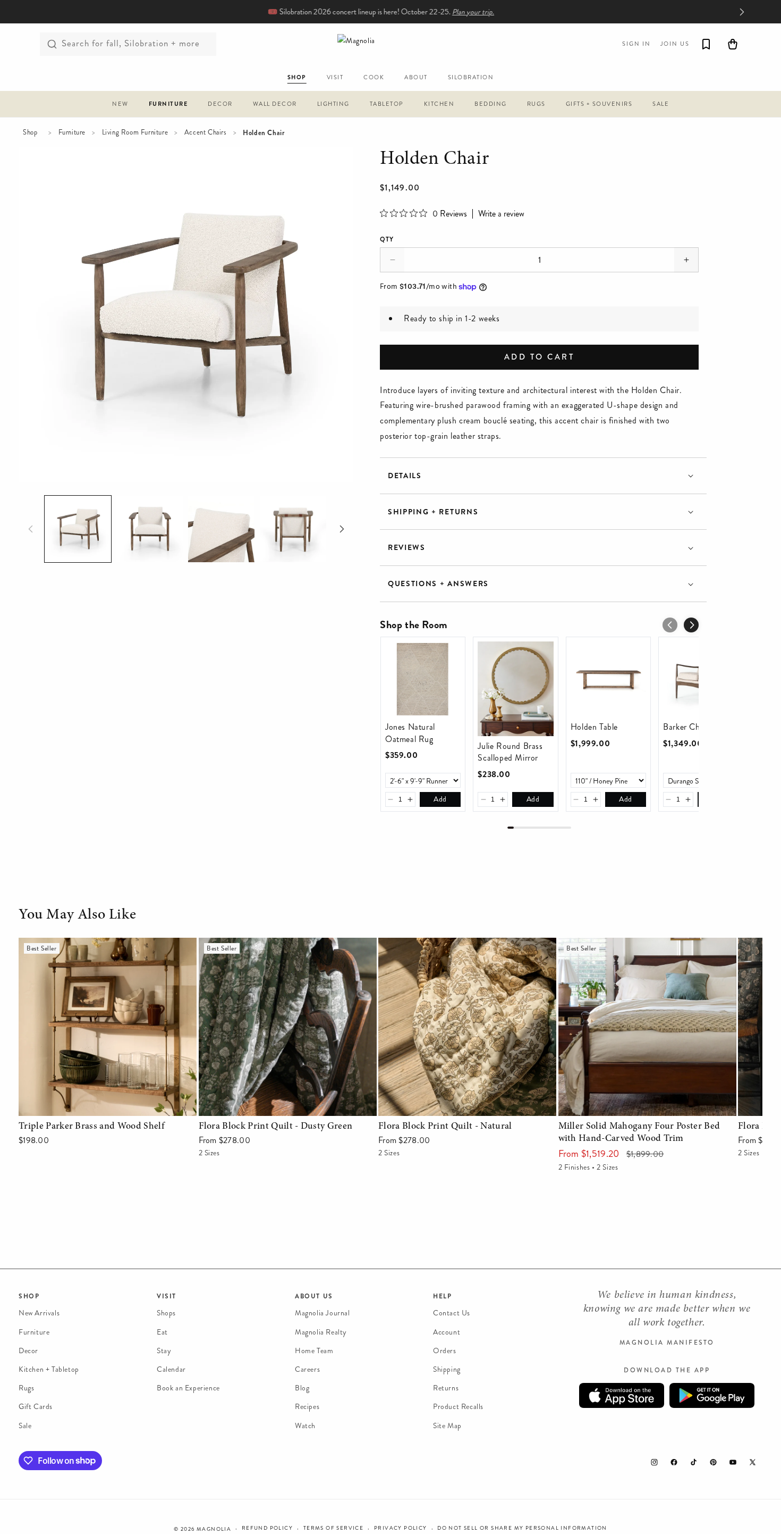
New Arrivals (39, 1313)
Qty (387, 239)
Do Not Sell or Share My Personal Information (522, 1528)
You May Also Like (77, 915)
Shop (30, 132)
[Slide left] (30, 529)
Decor (28, 1351)
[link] (423, 679)
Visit (166, 1296)
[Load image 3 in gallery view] (221, 529)
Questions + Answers (438, 583)
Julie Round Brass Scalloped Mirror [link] (510, 752)
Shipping (447, 1369)
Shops (166, 1313)
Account (446, 1332)
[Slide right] (341, 529)
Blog (302, 1388)
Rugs (26, 1388)
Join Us (675, 44)
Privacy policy (400, 1528)
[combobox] (128, 44)
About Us (314, 1296)
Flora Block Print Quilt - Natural (437, 945)
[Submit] (52, 44)
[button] (120, 106)
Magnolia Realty (321, 1332)
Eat (162, 1332)
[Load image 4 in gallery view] (293, 529)
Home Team (314, 1351)
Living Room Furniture (135, 132)
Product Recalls (458, 1407)
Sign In (636, 44)
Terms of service (333, 1528)
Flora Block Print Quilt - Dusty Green (268, 945)
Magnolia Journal (322, 1313)
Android (711, 1395)
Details (405, 475)
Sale (25, 1425)
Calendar (171, 1369)
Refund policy (267, 1528)
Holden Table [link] (594, 727)
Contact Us (451, 1313)
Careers (307, 1369)
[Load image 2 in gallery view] (149, 529)
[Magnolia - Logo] (390, 43)
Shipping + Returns (433, 511)
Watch (305, 1425)
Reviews (407, 547)
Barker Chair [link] (686, 727)
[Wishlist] (706, 44)
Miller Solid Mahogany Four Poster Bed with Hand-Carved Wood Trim (638, 952)
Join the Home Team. (480, 12)
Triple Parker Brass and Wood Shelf (82, 945)
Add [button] (440, 799)
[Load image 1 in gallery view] (78, 529)
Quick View (107, 1105)
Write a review (501, 214)
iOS (621, 1395)
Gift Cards (36, 1407)
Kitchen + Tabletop (49, 1369)
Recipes (307, 1407)
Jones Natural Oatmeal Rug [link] (410, 733)
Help (442, 1296)
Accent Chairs (205, 132)
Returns (446, 1388)
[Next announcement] (741, 11)
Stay (164, 1351)
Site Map (447, 1425)
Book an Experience (188, 1388)
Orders (444, 1351)
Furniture (72, 132)
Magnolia (214, 1529)
